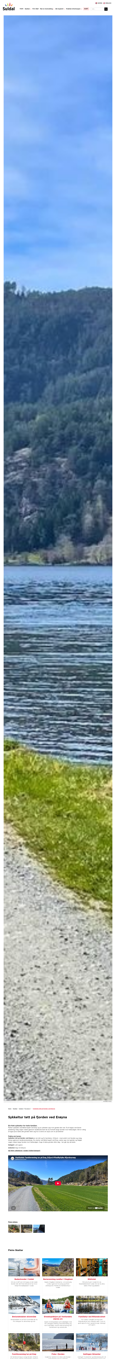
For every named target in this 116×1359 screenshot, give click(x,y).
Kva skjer (35, 9)
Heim (21, 9)
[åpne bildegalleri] (14, 1229)
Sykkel (21, 1108)
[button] (28, 9)
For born (27, 1108)
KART (86, 9)
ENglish (108, 3)
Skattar (15, 1108)
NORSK (100, 3)
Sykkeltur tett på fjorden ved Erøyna (44, 1108)
